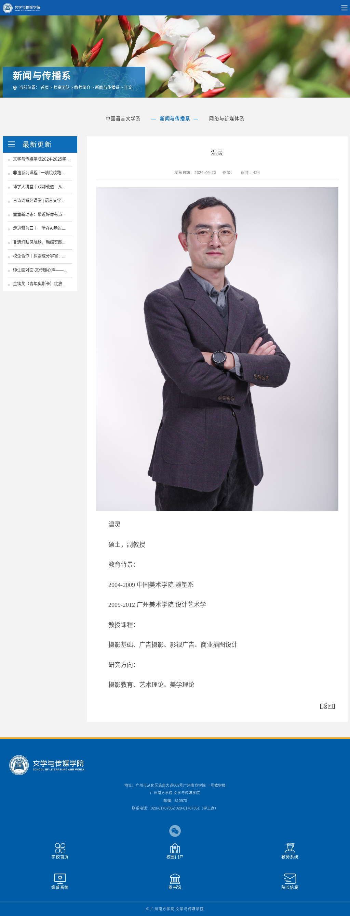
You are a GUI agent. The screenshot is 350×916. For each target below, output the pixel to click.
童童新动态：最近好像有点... (39, 214)
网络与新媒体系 (226, 118)
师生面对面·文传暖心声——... (40, 270)
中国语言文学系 (123, 118)
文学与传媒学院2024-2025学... (41, 159)
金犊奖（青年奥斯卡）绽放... (39, 283)
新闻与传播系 (107, 87)
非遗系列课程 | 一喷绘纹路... (38, 173)
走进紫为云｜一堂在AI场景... (39, 228)
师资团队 (61, 87)
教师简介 (82, 87)
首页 (45, 87)
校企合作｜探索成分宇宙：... (39, 256)
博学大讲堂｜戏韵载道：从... (39, 187)
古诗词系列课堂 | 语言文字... (38, 200)
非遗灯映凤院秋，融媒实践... (39, 242)
